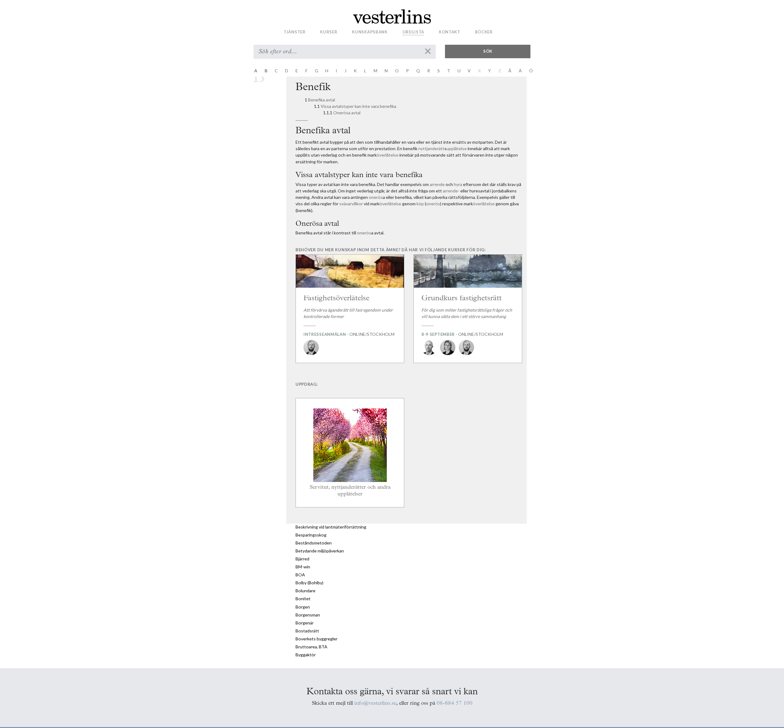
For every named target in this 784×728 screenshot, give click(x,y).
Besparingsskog (311, 534)
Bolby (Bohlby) (309, 582)
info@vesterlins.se (375, 703)
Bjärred (302, 558)
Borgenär (305, 622)
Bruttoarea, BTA (311, 646)
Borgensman (308, 614)
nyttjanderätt (431, 148)
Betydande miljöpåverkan (320, 550)
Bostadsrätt (307, 630)
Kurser (328, 31)
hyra (458, 184)
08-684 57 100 (455, 703)
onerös (376, 197)
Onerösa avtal (346, 112)
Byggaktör (306, 654)
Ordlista (413, 31)
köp (420, 203)
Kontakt (449, 31)
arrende (437, 184)
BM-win (303, 566)
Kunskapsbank (369, 31)
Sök (487, 51)
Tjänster (295, 31)
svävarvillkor (351, 203)
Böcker (484, 31)
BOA (300, 574)
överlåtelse (387, 154)
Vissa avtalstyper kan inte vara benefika (358, 106)
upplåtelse (457, 148)
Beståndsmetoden (314, 542)
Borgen (303, 606)
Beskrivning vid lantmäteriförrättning (331, 526)
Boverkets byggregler (316, 638)
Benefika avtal (321, 99)
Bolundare (305, 590)
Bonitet (303, 598)
